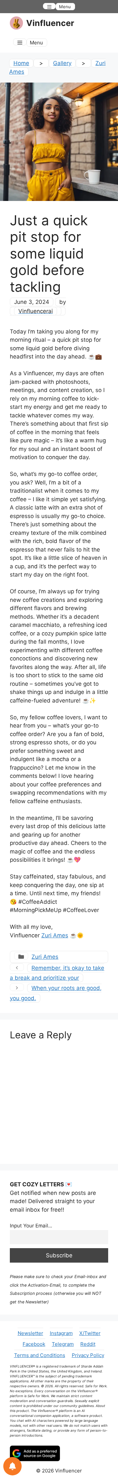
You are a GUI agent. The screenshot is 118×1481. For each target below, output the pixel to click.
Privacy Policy (88, 1355)
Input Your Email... (31, 1225)
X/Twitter (90, 1333)
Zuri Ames (54, 935)
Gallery (62, 63)
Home (21, 63)
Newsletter (30, 1333)
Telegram (63, 1344)
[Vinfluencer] (16, 23)
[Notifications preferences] (12, 1466)
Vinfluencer (50, 23)
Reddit (87, 1344)
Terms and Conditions (39, 1355)
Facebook (34, 1344)
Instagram (61, 1333)
